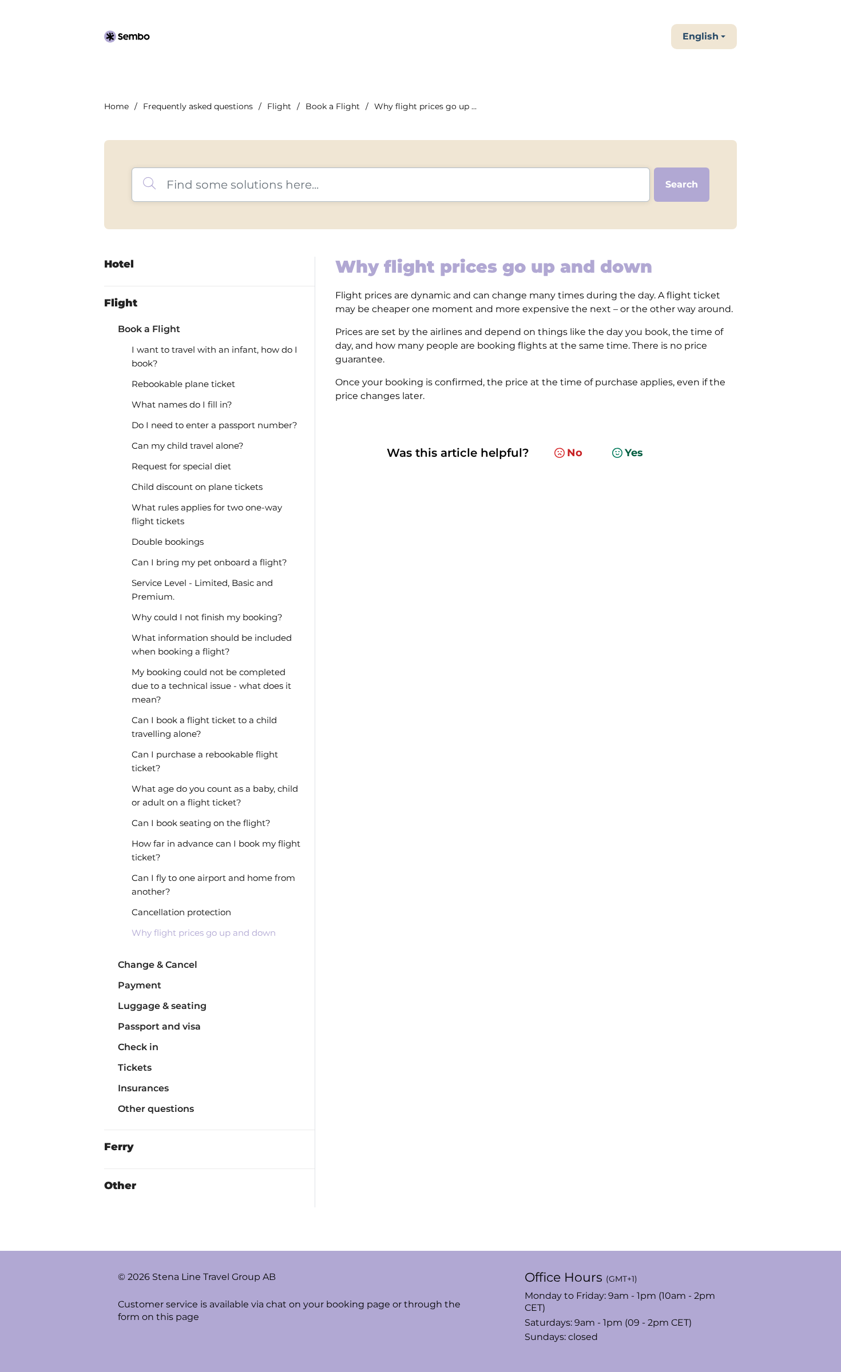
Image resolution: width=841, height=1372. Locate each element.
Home (116, 106)
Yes (634, 452)
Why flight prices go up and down (204, 932)
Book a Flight (333, 106)
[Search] (681, 184)
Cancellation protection (181, 912)
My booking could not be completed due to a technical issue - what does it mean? (211, 686)
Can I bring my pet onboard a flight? (209, 562)
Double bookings (168, 541)
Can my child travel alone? (188, 445)
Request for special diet (181, 466)
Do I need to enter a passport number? (214, 425)
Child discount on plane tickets (197, 486)
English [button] (701, 36)
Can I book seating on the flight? (201, 822)
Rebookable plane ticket (183, 383)
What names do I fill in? (182, 404)
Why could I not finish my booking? (207, 617)
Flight (279, 106)
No (574, 452)
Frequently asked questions (198, 106)
